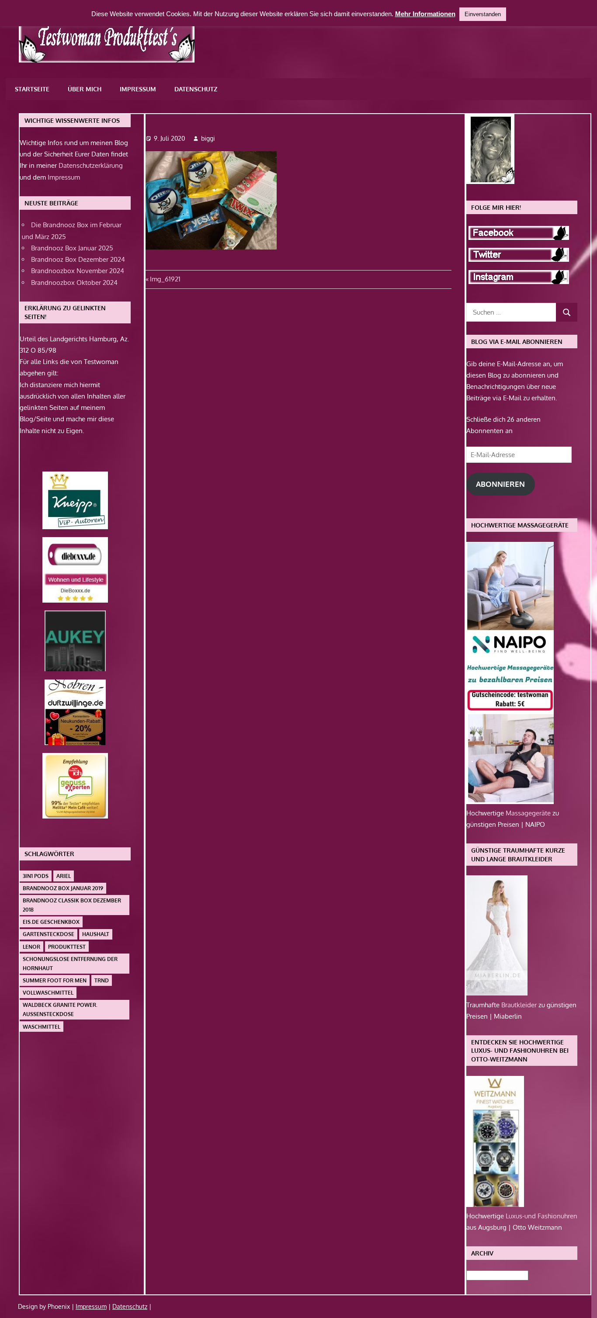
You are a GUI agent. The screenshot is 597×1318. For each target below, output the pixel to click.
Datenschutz (195, 89)
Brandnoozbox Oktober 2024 (74, 282)
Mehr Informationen (425, 13)
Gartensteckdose (48, 934)
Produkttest (67, 946)
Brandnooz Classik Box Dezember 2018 (72, 905)
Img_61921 (164, 279)
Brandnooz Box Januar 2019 (63, 888)
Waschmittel (41, 1026)
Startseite (32, 89)
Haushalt (95, 934)
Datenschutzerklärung (91, 165)
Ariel (63, 876)
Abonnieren (500, 484)
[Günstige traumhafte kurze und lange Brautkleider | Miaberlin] (497, 993)
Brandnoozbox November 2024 (77, 271)
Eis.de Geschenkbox (51, 922)
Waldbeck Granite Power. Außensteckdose (60, 1009)
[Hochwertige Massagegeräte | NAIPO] (510, 802)
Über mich (84, 89)
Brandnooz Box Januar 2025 (72, 248)
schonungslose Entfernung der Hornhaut (70, 963)
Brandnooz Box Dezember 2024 (78, 259)
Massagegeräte (529, 813)
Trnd (101, 980)
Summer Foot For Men (55, 980)
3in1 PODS (36, 876)
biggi (208, 138)
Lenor (31, 946)
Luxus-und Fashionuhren (541, 1216)
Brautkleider (519, 1005)
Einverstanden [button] (483, 14)
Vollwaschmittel (48, 992)
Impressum (138, 89)
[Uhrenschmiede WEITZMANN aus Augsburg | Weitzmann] (495, 1204)
